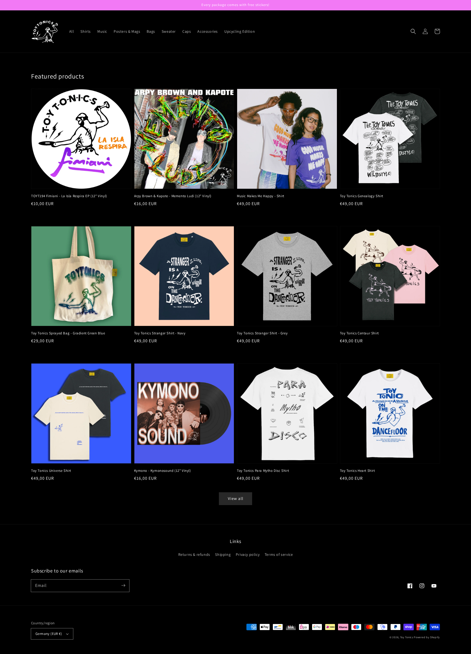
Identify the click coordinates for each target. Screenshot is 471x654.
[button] (413, 31)
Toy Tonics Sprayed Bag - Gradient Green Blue (68, 333)
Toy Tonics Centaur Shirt (359, 333)
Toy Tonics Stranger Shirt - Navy (160, 333)
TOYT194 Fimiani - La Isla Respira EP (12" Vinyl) (69, 196)
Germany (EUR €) (48, 633)
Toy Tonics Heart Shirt (357, 470)
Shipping (223, 554)
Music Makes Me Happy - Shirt (260, 196)
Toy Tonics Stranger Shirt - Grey (262, 333)
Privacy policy (247, 554)
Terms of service (279, 554)
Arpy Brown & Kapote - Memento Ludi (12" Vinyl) (173, 196)
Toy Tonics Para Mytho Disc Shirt (263, 470)
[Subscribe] (123, 586)
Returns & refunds (194, 554)
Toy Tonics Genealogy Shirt (362, 196)
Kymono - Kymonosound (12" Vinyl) (162, 470)
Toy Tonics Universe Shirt (51, 470)
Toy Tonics (406, 637)
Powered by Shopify (427, 637)
